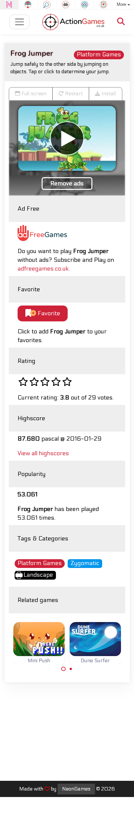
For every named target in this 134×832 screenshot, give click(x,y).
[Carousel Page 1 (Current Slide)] (63, 669)
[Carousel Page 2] (71, 669)
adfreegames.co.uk (43, 268)
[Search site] (121, 21)
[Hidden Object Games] (47, 4)
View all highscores (43, 453)
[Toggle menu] (19, 22)
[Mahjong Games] (103, 4)
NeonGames (76, 789)
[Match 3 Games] (84, 4)
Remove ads (67, 183)
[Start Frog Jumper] (67, 138)
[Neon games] (9, 4)
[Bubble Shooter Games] (28, 4)
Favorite (48, 313)
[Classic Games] (66, 4)
